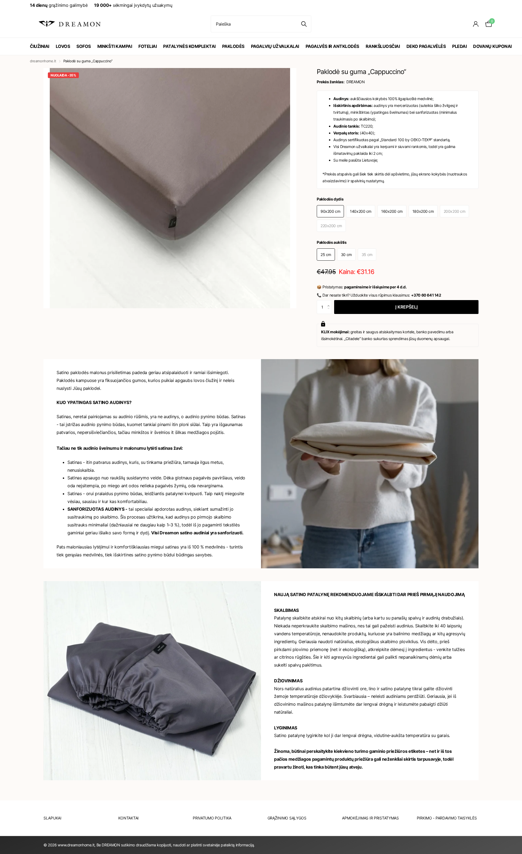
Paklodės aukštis (331, 242)
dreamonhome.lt (43, 61)
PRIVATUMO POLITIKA (212, 818)
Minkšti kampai (114, 46)
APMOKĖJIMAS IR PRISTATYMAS (370, 818)
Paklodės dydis (330, 199)
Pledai (459, 46)
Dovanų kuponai (492, 46)
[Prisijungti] (476, 24)
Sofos (83, 46)
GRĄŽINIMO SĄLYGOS (287, 818)
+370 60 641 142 (426, 295)
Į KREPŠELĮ (406, 307)
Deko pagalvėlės (426, 46)
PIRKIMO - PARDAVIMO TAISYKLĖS (447, 818)
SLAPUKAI (52, 818)
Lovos (63, 46)
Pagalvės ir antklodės (332, 46)
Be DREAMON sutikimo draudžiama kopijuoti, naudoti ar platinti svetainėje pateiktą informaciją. (176, 845)
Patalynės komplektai (189, 46)
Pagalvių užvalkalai (275, 46)
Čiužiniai (39, 46)
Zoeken (303, 24)
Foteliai (147, 46)
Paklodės (233, 46)
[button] (330, 302)
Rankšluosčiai (383, 46)
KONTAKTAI (128, 818)
